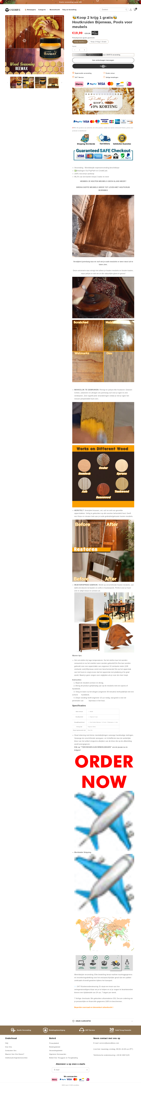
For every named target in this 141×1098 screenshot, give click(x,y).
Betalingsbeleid (54, 1047)
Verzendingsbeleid (55, 1050)
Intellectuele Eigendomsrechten (16, 1058)
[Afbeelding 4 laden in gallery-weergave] (53, 82)
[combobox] (114, 10)
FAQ (6, 1043)
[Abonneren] (86, 1069)
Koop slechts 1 (79, 42)
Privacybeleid (54, 1043)
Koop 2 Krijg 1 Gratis (98, 42)
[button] (42, 9)
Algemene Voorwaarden (57, 1054)
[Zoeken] (126, 9)
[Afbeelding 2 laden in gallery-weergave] (28, 82)
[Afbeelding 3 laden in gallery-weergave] (40, 82)
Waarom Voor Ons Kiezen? (14, 1054)
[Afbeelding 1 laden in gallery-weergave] (16, 82)
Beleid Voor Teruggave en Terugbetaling (63, 1058)
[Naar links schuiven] (7, 82)
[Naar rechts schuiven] (61, 82)
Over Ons (8, 1047)
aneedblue (76, 1085)
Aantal (74, 46)
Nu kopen (103, 66)
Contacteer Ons (10, 1050)
